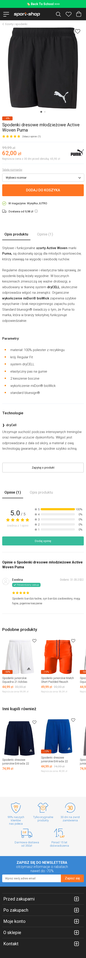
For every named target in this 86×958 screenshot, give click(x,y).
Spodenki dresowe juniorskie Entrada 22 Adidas (15, 763)
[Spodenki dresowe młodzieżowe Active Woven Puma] (43, 68)
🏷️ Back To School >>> (43, 4)
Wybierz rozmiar (16, 177)
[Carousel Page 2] (45, 112)
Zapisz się (72, 878)
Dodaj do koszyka (43, 190)
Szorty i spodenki (16, 24)
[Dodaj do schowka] (78, 31)
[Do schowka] (34, 640)
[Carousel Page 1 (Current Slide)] (41, 112)
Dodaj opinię (43, 541)
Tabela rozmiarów (12, 169)
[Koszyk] (79, 14)
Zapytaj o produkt (43, 467)
